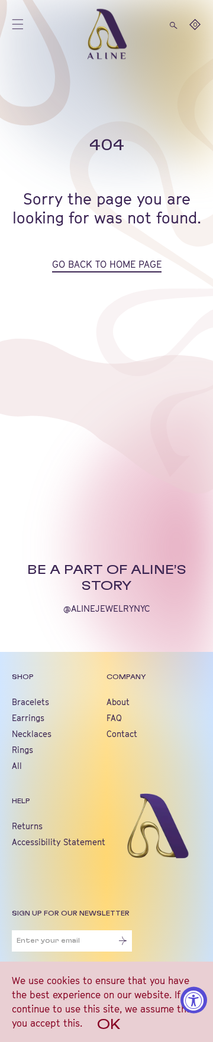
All (17, 766)
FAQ (114, 718)
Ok (109, 1025)
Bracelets (30, 702)
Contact (121, 734)
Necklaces (31, 734)
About (118, 702)
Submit (123, 941)
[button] (174, 24)
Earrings (28, 718)
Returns (27, 826)
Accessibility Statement (58, 842)
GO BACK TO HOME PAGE (107, 264)
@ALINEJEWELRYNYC (106, 608)
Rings (22, 750)
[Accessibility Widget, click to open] (193, 1000)
